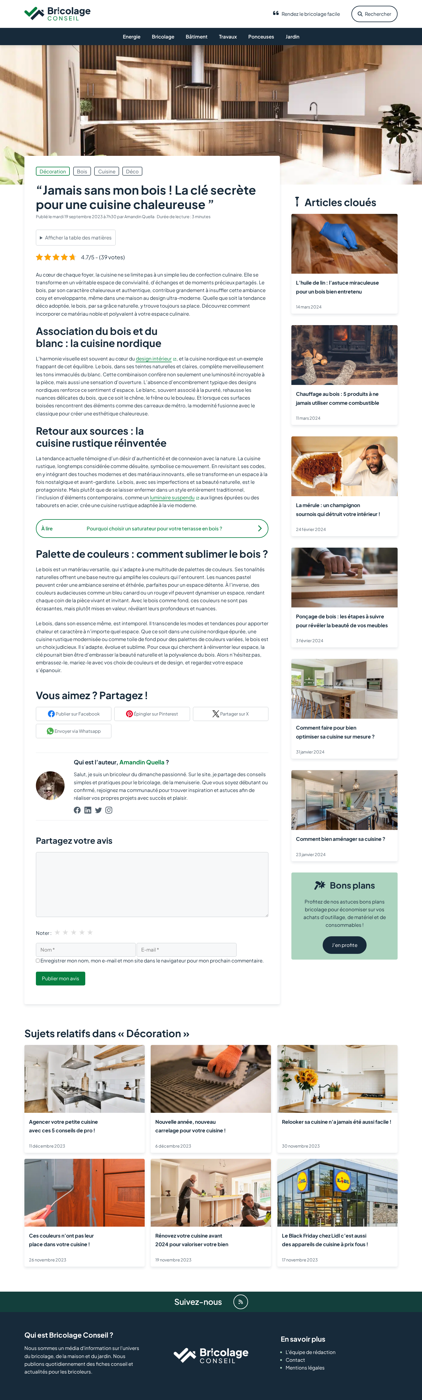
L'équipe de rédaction (311, 1352)
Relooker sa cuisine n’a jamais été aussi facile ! (337, 1122)
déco (132, 171)
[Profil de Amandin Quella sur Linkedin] (87, 811)
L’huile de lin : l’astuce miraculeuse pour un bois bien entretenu (337, 286)
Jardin (292, 36)
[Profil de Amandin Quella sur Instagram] (108, 811)
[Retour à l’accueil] (57, 13)
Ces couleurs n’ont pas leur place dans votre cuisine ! (61, 1239)
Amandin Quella (141, 762)
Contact (295, 1360)
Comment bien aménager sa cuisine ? (340, 839)
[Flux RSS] (240, 1301)
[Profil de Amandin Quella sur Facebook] (77, 811)
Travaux (228, 36)
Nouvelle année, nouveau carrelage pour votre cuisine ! (190, 1126)
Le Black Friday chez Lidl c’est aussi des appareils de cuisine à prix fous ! (325, 1239)
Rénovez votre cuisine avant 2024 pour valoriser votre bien (191, 1239)
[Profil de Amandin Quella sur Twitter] (98, 811)
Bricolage (163, 36)
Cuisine (106, 171)
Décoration (53, 171)
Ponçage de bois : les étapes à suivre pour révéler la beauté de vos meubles (342, 620)
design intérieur (154, 358)
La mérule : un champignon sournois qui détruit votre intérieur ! (338, 509)
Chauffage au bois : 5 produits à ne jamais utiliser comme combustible (337, 398)
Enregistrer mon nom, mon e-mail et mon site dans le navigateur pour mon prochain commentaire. (152, 960)
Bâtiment (197, 36)
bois (82, 171)
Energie (131, 36)
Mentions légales (305, 1367)
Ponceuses (261, 36)
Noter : (44, 933)
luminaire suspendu (172, 497)
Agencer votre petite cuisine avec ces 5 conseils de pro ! (63, 1126)
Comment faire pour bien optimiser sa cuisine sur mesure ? (335, 731)
